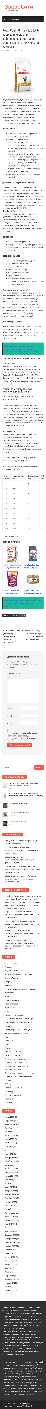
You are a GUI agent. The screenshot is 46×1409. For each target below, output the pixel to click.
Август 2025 (10, 1135)
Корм (7, 996)
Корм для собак (11, 1004)
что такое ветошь (12, 1362)
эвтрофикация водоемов (15, 1307)
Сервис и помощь (12, 1055)
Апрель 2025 (10, 1150)
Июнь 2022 (9, 1264)
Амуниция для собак (13, 970)
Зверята (8, 985)
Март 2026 (9, 1120)
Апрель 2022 (10, 1272)
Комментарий (13, 675)
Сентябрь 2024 (11, 1165)
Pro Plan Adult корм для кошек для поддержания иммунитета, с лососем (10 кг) (12, 636)
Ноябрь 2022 (10, 1246)
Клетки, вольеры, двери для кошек (20, 989)
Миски (7, 1026)
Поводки (9, 1040)
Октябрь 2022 (11, 1249)
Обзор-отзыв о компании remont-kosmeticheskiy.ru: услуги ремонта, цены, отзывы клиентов (22, 869)
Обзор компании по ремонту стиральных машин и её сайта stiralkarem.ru (22, 914)
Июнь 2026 (9, 1117)
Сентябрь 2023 (11, 1209)
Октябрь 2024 (11, 1161)
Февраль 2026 (11, 1124)
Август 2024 (10, 1168)
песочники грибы (11, 1379)
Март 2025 (9, 1154)
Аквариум (9, 967)
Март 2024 (9, 1187)
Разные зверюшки (13, 1051)
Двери (7, 981)
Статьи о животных (13, 1088)
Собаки (8, 1084)
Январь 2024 (10, 1194)
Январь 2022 (10, 1283)
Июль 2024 (9, 1172)
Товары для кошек (13, 1095)
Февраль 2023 (11, 1235)
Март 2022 (9, 1275)
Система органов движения (17, 1059)
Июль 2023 (9, 1216)
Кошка (22, 615)
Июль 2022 (9, 1261)
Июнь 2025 (9, 1142)
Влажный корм (11, 978)
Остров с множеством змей (17, 821)
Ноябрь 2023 (10, 1202)
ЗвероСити (19, 6)
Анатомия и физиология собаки (18, 974)
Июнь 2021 (9, 1290)
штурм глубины (11, 1331)
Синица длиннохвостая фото (18, 804)
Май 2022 (9, 1268)
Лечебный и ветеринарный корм (19, 1018)
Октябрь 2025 (11, 1128)
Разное (8, 1048)
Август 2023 (10, 1213)
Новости (9, 1037)
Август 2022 (10, 1257)
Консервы (9, 992)
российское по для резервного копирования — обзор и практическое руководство (21, 850)
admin (19, 50)
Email (10, 716)
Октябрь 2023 (11, 1205)
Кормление (10, 1007)
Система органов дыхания (16, 1063)
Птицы (8, 1044)
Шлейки (8, 1102)
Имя (9, 708)
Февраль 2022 (11, 1279)
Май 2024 (9, 1179)
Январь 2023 (10, 1238)
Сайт (9, 723)
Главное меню (13, 19)
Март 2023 (9, 1231)
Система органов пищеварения (18, 1076)
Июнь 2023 (9, 1220)
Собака (8, 1080)
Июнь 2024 (9, 1176)
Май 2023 (9, 1224)
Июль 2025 (9, 1139)
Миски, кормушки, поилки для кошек (20, 1029)
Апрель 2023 (10, 1227)
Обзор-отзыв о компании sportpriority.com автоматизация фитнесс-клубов (19, 860)
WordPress (26, 1406)
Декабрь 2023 (11, 1198)
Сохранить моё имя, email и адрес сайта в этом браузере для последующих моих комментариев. (22, 736)
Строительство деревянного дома (19, 813)
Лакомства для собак (14, 1015)
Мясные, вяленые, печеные (16, 1033)
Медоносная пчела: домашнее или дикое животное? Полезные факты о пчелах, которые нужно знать (22, 905)
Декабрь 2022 (11, 1242)
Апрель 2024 (10, 1183)
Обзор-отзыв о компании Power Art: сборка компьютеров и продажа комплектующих (20, 879)
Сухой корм (10, 1091)
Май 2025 (9, 1146)
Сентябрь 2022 (11, 1253)
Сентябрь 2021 (11, 1286)
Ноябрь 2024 (10, 1157)
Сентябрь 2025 (11, 1131)
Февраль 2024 (11, 1191)
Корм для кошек (12, 1000)
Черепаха (9, 1099)
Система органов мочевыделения (19, 1073)
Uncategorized (11, 963)
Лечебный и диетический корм (18, 1022)
